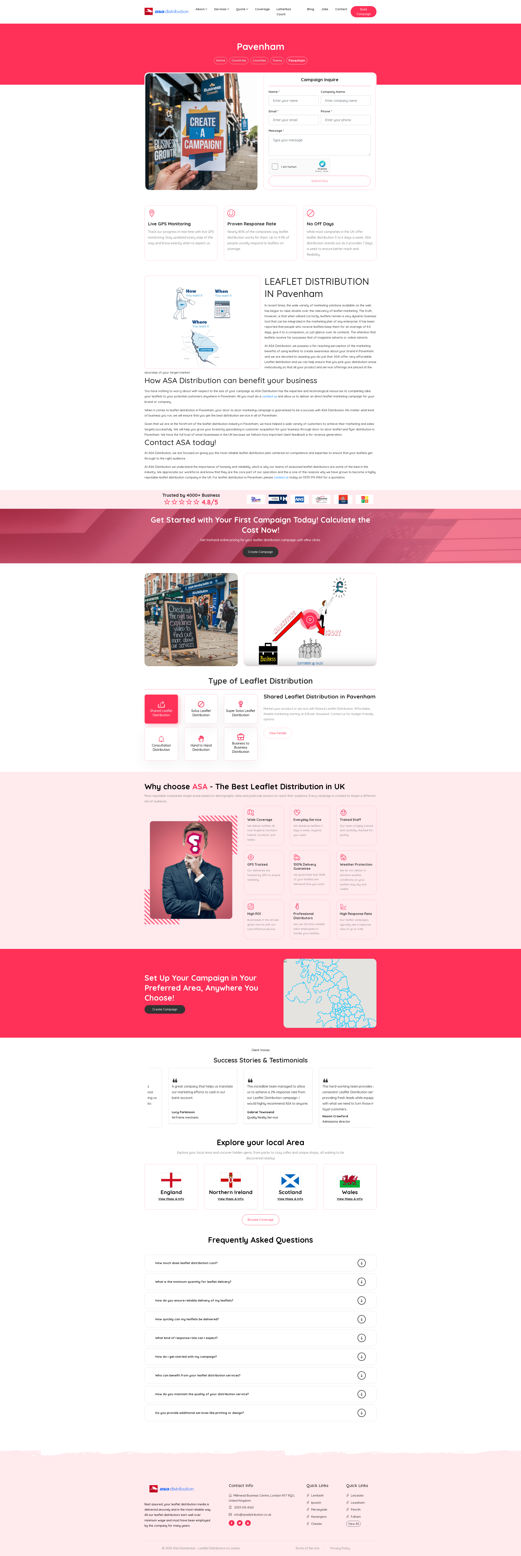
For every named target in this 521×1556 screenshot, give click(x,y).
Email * (273, 111)
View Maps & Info (171, 1199)
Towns (277, 60)
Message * (276, 131)
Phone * (326, 111)
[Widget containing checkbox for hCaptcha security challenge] (299, 166)
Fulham (356, 1517)
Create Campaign (260, 552)
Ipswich (316, 1502)
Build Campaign (364, 11)
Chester (316, 1524)
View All (353, 1524)
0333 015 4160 (243, 1507)
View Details (277, 733)
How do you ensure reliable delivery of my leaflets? (194, 1300)
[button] (201, 9)
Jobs (324, 9)
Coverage (262, 9)
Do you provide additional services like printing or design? (199, 1413)
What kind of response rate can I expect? (186, 1338)
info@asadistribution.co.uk (252, 1515)
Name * (274, 92)
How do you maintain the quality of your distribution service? (202, 1394)
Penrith (356, 1509)
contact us (269, 396)
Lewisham (358, 1502)
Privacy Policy (340, 1548)
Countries (239, 60)
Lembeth (317, 1495)
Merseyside (319, 1509)
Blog (310, 9)
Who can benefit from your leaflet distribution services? (197, 1375)
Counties (259, 60)
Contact (341, 9)
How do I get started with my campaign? (186, 1357)
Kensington (319, 1517)
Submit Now (319, 181)
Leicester (357, 1495)
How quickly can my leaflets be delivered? (187, 1319)
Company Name (333, 92)
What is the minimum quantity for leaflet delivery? (193, 1282)
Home (220, 60)
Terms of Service (307, 1548)
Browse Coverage (261, 1220)
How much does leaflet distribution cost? (186, 1263)
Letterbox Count (284, 11)
